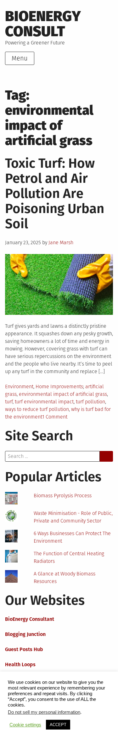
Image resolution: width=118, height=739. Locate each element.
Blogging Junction (25, 634)
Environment (19, 387)
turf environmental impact (44, 402)
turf (9, 402)
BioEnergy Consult (43, 24)
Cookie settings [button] (25, 724)
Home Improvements (59, 387)
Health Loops (20, 664)
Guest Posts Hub (24, 649)
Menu (20, 58)
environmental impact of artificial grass (63, 394)
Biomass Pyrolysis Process (63, 496)
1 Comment (54, 417)
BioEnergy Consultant (29, 619)
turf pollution (90, 402)
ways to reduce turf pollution (37, 409)
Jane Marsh (60, 242)
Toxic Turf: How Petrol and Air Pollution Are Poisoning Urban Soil (54, 193)
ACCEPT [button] (58, 724)
